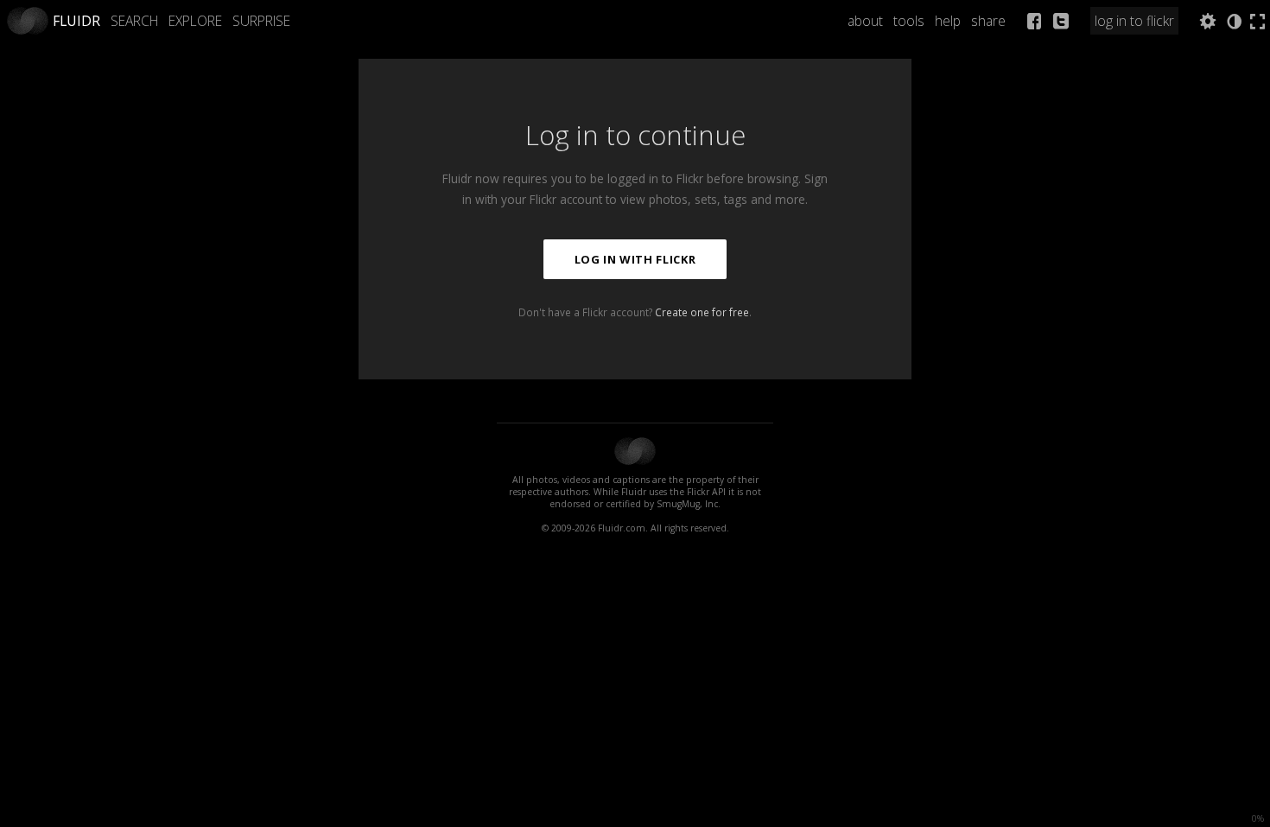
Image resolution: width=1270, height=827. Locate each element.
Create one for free (702, 312)
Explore (195, 20)
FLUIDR (76, 20)
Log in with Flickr (635, 259)
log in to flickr (1134, 20)
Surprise (261, 20)
